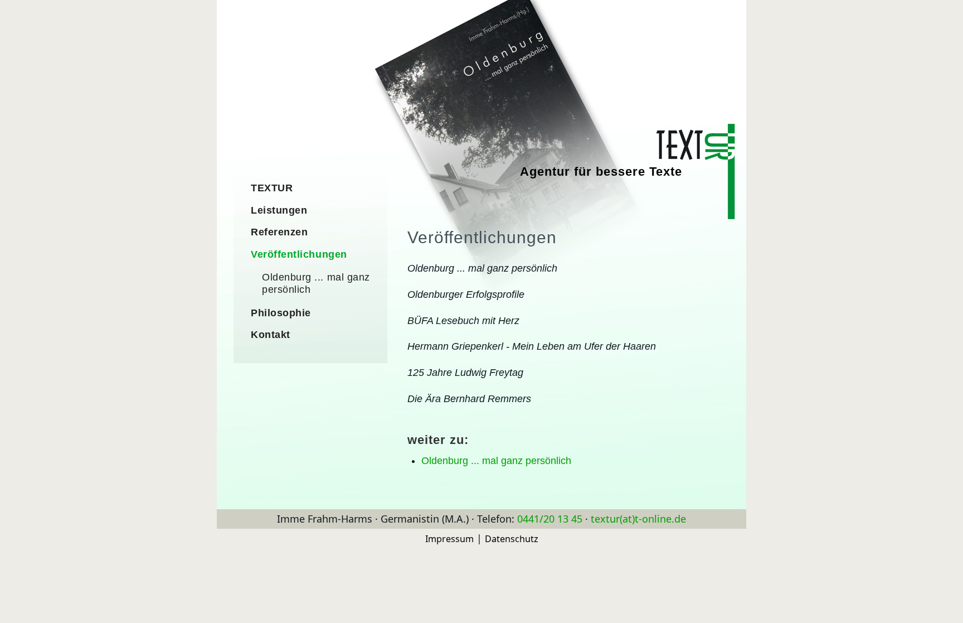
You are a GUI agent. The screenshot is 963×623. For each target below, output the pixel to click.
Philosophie (281, 312)
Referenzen (279, 232)
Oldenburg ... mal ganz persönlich (496, 460)
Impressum (449, 539)
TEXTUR (272, 188)
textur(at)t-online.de (638, 518)
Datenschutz (511, 539)
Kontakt (270, 334)
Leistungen (279, 210)
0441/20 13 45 (549, 518)
